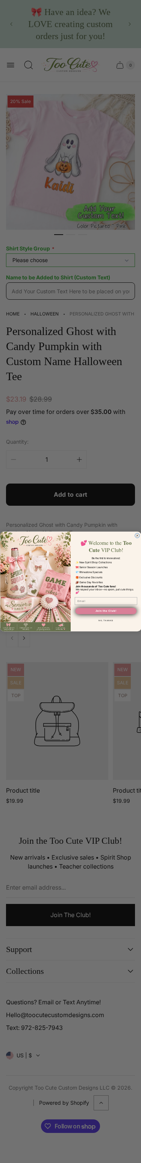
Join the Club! (105, 611)
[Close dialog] (137, 535)
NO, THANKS (105, 620)
